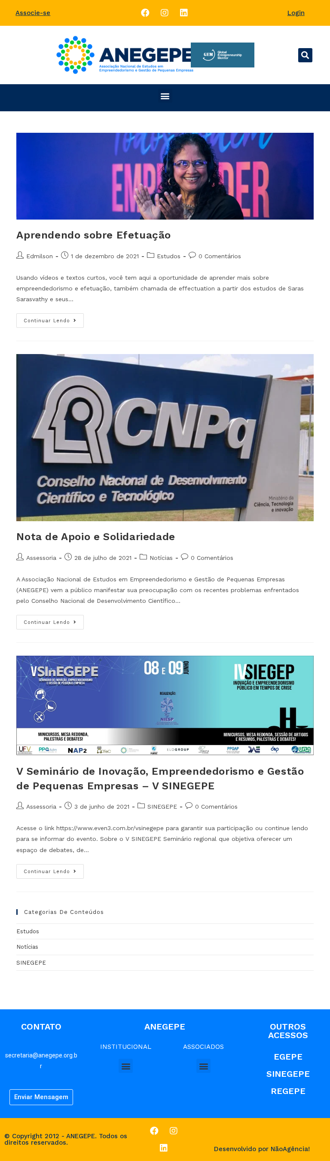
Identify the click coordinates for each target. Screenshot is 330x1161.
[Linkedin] (183, 12)
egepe (288, 1056)
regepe (288, 1091)
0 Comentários (220, 256)
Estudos (168, 256)
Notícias (161, 557)
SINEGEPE (162, 806)
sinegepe (288, 1074)
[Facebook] (145, 12)
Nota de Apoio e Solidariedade (95, 537)
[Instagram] (164, 12)
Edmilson (39, 256)
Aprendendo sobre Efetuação (93, 235)
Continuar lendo (47, 321)
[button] (305, 55)
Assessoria (41, 557)
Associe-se (32, 13)
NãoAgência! (290, 1149)
